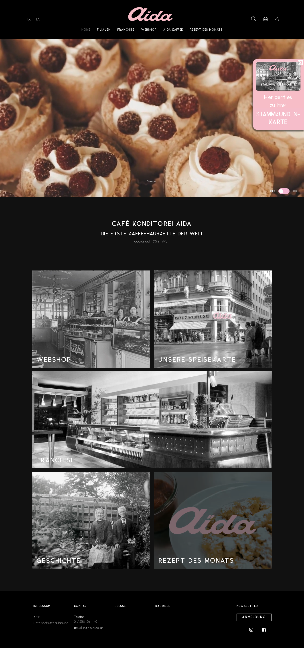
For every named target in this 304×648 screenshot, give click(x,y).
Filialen (104, 30)
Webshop (149, 30)
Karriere (162, 606)
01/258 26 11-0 (86, 622)
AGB (37, 617)
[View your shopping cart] (265, 18)
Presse (120, 606)
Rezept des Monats (206, 30)
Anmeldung (254, 617)
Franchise (125, 30)
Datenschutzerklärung (51, 623)
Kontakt (81, 606)
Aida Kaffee (173, 30)
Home (85, 30)
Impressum (42, 606)
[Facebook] (264, 629)
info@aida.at (93, 628)
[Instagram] (253, 629)
